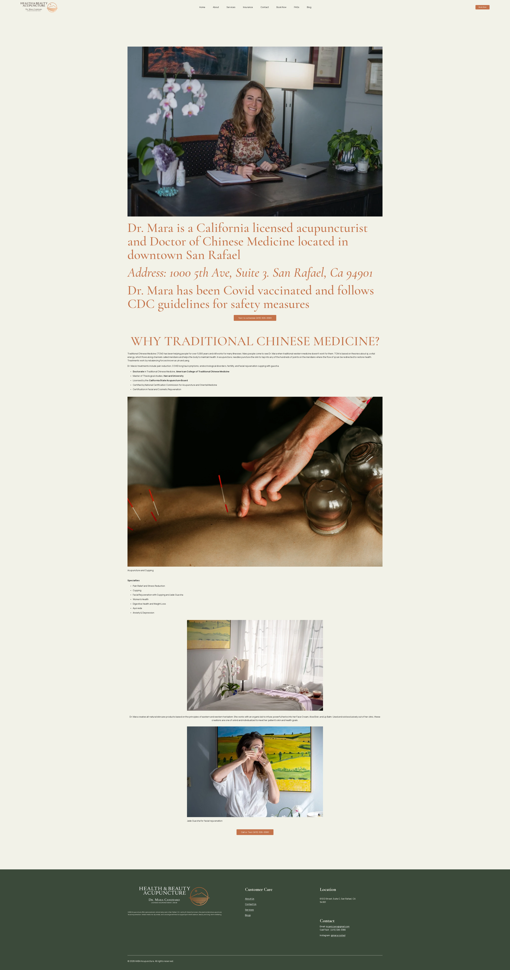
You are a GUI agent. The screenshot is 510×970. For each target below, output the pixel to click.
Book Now (281, 7)
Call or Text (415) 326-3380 (255, 832)
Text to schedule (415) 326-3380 (255, 318)
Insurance (248, 7)
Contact (265, 7)
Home (202, 7)
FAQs (296, 7)
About (216, 7)
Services (231, 7)
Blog (309, 7)
